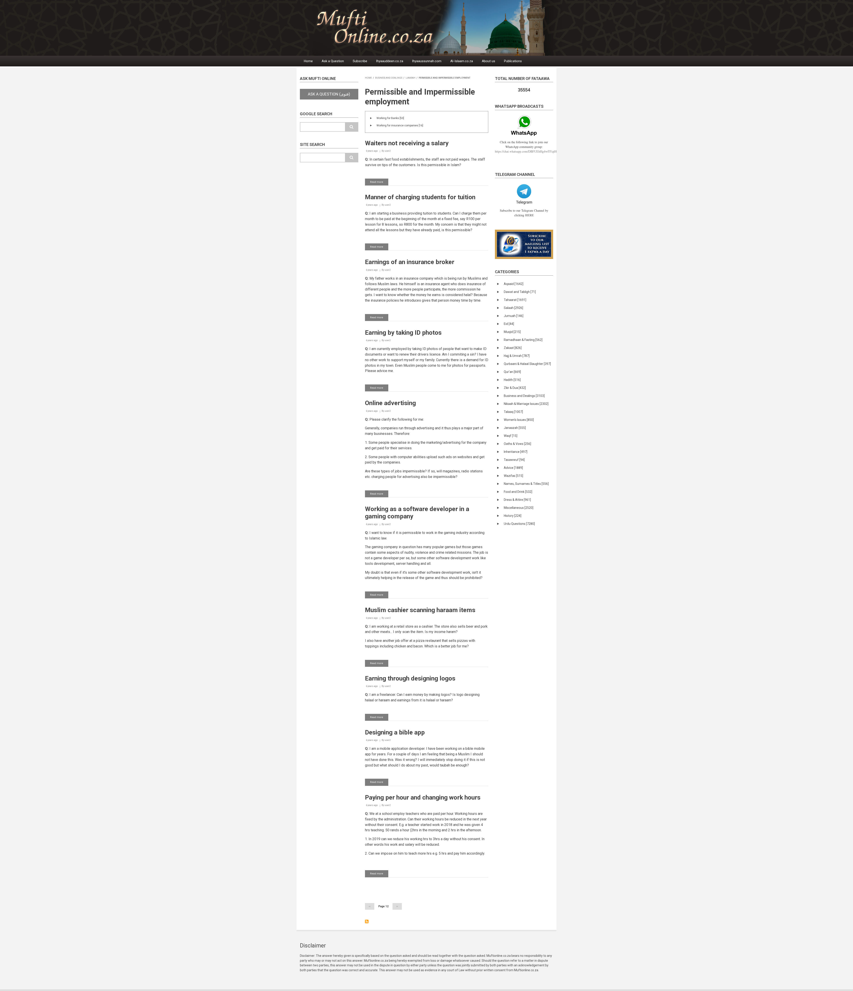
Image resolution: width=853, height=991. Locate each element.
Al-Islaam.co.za (461, 61)
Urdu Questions (519, 523)
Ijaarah (410, 78)
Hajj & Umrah (517, 356)
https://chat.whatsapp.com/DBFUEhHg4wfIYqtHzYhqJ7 (530, 151)
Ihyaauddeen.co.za (389, 61)
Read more (379, 183)
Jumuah (513, 316)
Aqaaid (513, 284)
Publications (513, 61)
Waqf (510, 436)
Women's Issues (519, 420)
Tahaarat (515, 300)
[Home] (437, 28)
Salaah (513, 308)
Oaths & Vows (517, 444)
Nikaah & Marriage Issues (526, 404)
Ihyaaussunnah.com (426, 61)
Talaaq (513, 412)
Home (308, 61)
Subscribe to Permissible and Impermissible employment (367, 921)
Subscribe (360, 61)
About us (488, 61)
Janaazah (515, 428)
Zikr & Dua (515, 388)
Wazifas (513, 476)
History (512, 515)
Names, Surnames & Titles (526, 484)
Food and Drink (518, 492)
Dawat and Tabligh (520, 292)
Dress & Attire (517, 499)
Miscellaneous (518, 507)
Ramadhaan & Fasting (523, 340)
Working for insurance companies (400, 125)
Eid (509, 324)
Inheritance (515, 452)
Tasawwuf (514, 460)
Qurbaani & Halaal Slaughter (527, 364)
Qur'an (512, 372)
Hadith (512, 380)
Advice (513, 468)
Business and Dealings (388, 78)
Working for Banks (390, 118)
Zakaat (513, 348)
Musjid (512, 332)
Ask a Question (333, 61)
